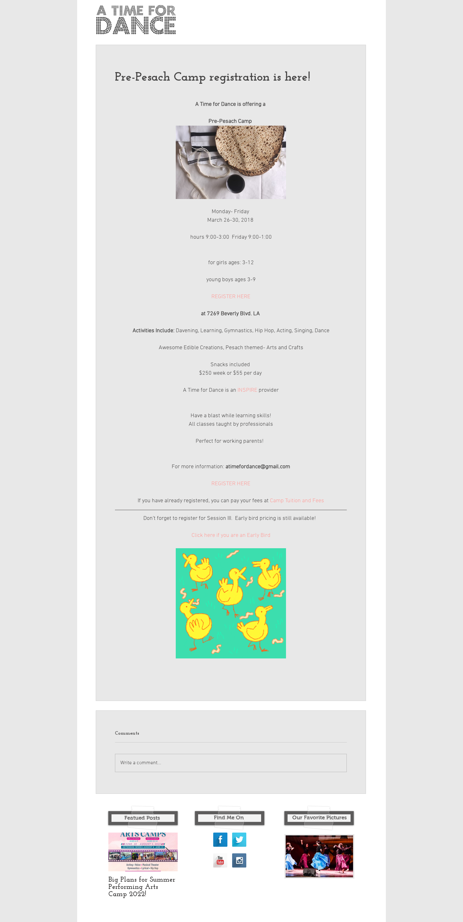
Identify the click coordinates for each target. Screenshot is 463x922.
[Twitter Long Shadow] (239, 840)
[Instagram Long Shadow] (239, 860)
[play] (337, 871)
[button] (319, 856)
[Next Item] (167, 852)
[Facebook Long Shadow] (220, 840)
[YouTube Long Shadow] (220, 860)
